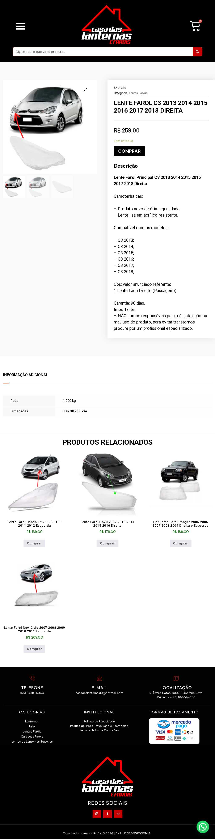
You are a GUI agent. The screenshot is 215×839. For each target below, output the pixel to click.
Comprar (129, 151)
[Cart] (195, 26)
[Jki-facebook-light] (107, 814)
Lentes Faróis (138, 93)
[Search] (197, 51)
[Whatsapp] (118, 814)
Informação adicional (25, 375)
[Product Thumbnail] (85, 89)
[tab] (27, 375)
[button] (20, 26)
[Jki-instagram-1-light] (97, 814)
